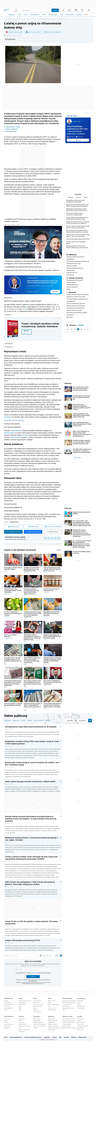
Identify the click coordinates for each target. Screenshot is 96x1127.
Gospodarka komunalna (32, 19)
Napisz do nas (34, 526)
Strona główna (7, 19)
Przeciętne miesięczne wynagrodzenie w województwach (77, 300)
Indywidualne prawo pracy (25, 1000)
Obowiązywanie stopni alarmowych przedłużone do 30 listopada (75, 201)
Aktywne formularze (76, 278)
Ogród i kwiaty (80, 1008)
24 (68, 329)
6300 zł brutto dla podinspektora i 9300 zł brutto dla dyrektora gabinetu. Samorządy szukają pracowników (77, 231)
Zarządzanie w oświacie (24, 1026)
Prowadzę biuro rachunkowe (69, 1002)
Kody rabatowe (80, 1022)
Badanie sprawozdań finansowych (76, 305)
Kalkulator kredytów (72, 266)
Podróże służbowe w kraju (69, 1018)
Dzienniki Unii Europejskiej (39, 1024)
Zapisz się (54, 291)
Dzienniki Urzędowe (38, 1022)
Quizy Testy (70, 317)
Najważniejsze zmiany (13, 127)
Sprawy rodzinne (37, 1000)
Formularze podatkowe (82, 1026)
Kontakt (66, 1037)
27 (78, 329)
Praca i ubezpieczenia (53, 1004)
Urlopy (20, 1006)
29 (84, 329)
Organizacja (16, 720)
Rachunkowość (7, 1002)
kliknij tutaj (41, 983)
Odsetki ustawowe (67, 1026)
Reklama (73, 1037)
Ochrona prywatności (16, 1037)
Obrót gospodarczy (8, 1004)
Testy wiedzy (22, 1031)
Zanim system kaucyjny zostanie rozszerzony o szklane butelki (74, 214)
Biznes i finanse (51, 1000)
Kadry (19, 14)
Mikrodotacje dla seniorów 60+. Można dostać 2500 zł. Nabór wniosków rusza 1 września (77, 209)
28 (81, 329)
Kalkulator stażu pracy (53, 1026)
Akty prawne (36, 1016)
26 (74, 329)
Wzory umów (80, 1024)
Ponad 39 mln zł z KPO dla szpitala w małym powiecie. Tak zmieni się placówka (78, 235)
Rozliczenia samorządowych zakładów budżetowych (77, 314)
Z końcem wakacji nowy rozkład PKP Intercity (76, 242)
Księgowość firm (8, 998)
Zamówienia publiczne (73, 284)
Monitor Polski (36, 1020)
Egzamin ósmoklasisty (24, 1029)
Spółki (49, 1002)
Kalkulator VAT (51, 1022)
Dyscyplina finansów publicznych (75, 308)
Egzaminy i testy (22, 1024)
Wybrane (85, 197)
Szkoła (20, 1020)
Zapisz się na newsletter (54, 526)
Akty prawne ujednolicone (39, 1026)
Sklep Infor (35, 1009)
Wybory (69, 289)
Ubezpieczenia (22, 1004)
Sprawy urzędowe (37, 1006)
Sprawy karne (36, 1002)
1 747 (56, 955)
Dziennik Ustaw (37, 1018)
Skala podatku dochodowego (69, 1027)
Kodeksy (35, 1027)
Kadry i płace (7, 1026)
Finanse (23, 720)
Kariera (55, 1037)
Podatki (6, 1000)
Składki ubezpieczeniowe (68, 1022)
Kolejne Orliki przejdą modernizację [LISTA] (77, 239)
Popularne (70, 197)
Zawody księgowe (8, 1008)
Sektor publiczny (34, 14)
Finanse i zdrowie (52, 1009)
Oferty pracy (80, 1029)
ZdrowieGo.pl (80, 1018)
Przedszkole (22, 1018)
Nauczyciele (21, 1022)
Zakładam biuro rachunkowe (69, 1000)
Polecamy (67, 508)
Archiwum (79, 1020)
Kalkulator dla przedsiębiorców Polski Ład (78, 261)
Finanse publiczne (71, 282)
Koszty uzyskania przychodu (74, 310)
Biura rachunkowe (67, 998)
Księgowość (11, 14)
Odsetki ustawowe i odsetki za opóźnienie (78, 294)
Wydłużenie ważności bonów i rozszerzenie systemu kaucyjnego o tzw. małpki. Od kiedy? (77, 222)
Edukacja (79, 14)
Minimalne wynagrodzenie (69, 1020)
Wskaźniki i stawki (67, 1016)
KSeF (86, 14)
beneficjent (7, 417)
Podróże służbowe (67, 1024)
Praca (34, 1008)
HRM (20, 1009)
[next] (61, 956)
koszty (24, 309)
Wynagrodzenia (22, 1002)
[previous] (41, 956)
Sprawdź (26, 332)
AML (64, 1009)
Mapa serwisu (82, 1037)
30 (88, 329)
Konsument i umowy (38, 1004)
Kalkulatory (73, 255)
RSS (60, 1037)
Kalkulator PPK (71, 270)
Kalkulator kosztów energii (74, 263)
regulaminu (33, 972)
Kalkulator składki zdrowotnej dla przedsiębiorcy (75, 258)
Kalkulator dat (70, 275)
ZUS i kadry (7, 1006)
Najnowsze (78, 197)
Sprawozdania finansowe (68, 1008)
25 (71, 329)
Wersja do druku (14, 526)
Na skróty (79, 1016)
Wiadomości (7, 720)
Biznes (25, 14)
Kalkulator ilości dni (72, 272)
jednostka (25, 435)
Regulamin (47, 1037)
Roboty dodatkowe (12, 129)
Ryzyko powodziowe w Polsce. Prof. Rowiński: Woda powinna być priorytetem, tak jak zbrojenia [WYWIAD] (77, 246)
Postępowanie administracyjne (75, 280)
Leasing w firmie (52, 1008)
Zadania (24, 19)
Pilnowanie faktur (11, 131)
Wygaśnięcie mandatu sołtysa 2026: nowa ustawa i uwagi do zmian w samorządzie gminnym (77, 205)
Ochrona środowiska (72, 287)
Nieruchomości (70, 14)
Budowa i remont (81, 1006)
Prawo (44, 14)
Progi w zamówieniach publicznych (76, 303)
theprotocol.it (80, 1027)
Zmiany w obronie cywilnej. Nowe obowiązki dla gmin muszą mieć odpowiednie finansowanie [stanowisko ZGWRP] (78, 227)
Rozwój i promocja (39, 720)
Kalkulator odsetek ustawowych (75, 268)
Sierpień (81, 325)
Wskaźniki (72, 292)
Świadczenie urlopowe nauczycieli (76, 296)
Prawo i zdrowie (37, 1011)
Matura (20, 1027)
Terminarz (72, 325)
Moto (61, 14)
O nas (5, 1037)
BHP (20, 1008)
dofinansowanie (17, 430)
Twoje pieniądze (53, 14)
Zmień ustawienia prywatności (32, 1037)
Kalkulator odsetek (52, 1024)
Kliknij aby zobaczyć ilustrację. (14, 420)
